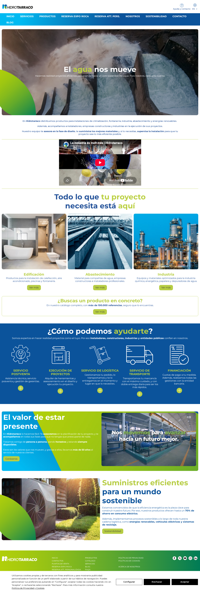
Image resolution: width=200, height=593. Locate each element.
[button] (47, 16)
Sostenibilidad (112, 531)
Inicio (55, 558)
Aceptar (184, 582)
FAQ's (87, 569)
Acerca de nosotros (129, 567)
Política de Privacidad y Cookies (28, 588)
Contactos (57, 561)
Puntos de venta (60, 564)
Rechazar (157, 582)
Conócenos (11, 458)
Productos (91, 558)
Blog (87, 567)
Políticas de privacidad (130, 558)
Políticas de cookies (129, 561)
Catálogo (90, 561)
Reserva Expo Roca (62, 567)
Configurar (129, 582)
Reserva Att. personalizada (66, 569)
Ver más (34, 287)
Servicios (90, 564)
